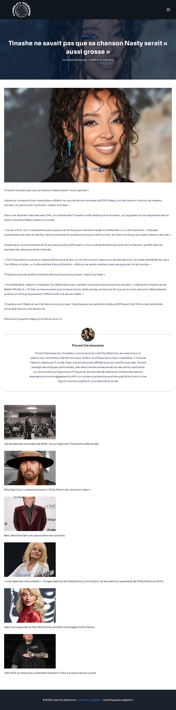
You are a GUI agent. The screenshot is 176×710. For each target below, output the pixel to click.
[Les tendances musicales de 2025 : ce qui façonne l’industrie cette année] (88, 422)
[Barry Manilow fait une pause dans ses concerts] (88, 514)
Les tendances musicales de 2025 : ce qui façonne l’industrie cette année (51, 443)
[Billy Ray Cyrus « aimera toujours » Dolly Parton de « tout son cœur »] (88, 468)
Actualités (88, 36)
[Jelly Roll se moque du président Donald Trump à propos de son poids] (88, 651)
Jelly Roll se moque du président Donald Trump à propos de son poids (50, 673)
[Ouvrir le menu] (168, 9)
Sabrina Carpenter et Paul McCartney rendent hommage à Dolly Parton (49, 627)
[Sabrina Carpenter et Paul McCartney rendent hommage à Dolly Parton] (88, 605)
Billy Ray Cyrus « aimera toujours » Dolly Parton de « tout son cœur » (47, 489)
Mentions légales (89, 700)
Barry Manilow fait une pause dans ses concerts (34, 535)
